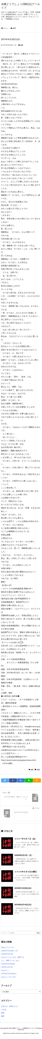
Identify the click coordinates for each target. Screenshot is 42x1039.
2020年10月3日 (7, 954)
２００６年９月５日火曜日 (25, 871)
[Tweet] (5, 780)
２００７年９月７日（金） (25, 839)
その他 (3, 1010)
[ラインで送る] (29, 780)
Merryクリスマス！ (8, 947)
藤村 (2, 1016)
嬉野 (14, 28)
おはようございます (8, 977)
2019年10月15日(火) (8, 974)
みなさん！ (5, 970)
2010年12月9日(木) (23, 888)
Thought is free (33, 1033)
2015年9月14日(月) (23, 904)
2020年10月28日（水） (10, 951)
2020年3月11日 (7, 967)
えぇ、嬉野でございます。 (11, 960)
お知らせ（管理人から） (10, 1006)
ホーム (5, 28)
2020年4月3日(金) (8, 964)
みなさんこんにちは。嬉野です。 (13, 957)
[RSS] (37, 780)
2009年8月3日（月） (23, 855)
